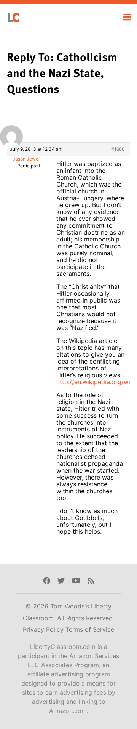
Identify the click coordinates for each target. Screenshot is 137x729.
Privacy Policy (44, 629)
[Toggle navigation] (127, 17)
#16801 (119, 149)
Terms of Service (89, 629)
